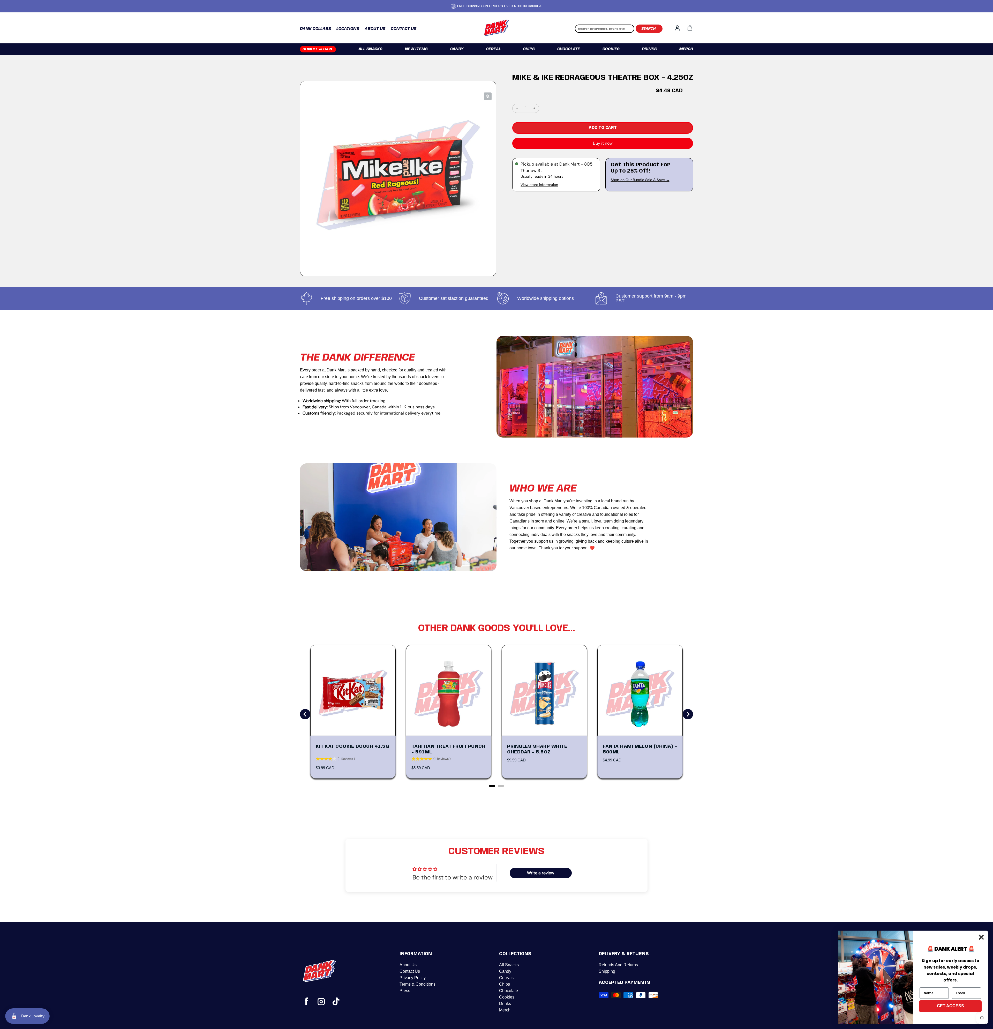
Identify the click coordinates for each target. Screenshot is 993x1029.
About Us (408, 965)
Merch (686, 49)
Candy (457, 49)
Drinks (649, 49)
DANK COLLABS (315, 29)
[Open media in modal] (488, 96)
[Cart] (690, 28)
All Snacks (370, 49)
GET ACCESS (950, 1006)
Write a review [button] (540, 873)
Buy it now (603, 143)
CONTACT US (404, 29)
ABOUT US (375, 29)
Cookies (611, 49)
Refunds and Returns (618, 965)
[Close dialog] (981, 937)
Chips (529, 49)
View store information (539, 184)
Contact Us (410, 971)
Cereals (506, 978)
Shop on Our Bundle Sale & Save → (640, 179)
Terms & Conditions (417, 984)
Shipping (607, 971)
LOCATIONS (347, 29)
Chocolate (568, 49)
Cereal (493, 49)
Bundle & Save (318, 49)
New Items (416, 49)
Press (405, 990)
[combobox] (604, 29)
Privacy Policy (413, 978)
